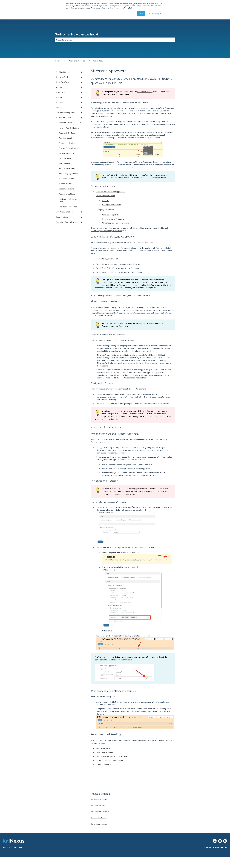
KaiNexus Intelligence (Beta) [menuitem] (68, 200)
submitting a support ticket (123, 494)
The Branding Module (98, 805)
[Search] (172, 40)
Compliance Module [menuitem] (67, 143)
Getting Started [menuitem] (62, 72)
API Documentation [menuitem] (64, 212)
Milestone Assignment (105, 195)
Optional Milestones (104, 748)
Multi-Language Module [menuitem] (68, 173)
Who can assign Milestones (113, 215)
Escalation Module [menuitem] (66, 153)
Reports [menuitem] (59, 102)
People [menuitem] (59, 97)
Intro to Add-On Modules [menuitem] (69, 128)
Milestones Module (96, 61)
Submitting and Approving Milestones (106, 230)
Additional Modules (77, 61)
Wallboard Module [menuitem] (66, 178)
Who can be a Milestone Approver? (110, 191)
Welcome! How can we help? (76, 34)
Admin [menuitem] (59, 107)
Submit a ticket (130, 178)
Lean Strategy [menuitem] (62, 217)
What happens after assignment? (116, 223)
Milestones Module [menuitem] (67, 168)
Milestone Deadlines (104, 752)
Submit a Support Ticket (13, 847)
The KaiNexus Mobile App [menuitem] (66, 207)
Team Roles (107, 268)
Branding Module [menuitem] (66, 138)
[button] (81, 72)
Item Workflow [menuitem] (62, 82)
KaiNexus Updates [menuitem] (63, 117)
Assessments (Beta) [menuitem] (67, 194)
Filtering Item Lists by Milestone (109, 760)
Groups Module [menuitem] (65, 158)
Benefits (105, 200)
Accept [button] (141, 13)
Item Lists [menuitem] (60, 92)
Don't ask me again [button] (155, 13)
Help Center (60, 61)
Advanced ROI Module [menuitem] (67, 133)
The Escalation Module (98, 818)
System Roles (107, 264)
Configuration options (111, 204)
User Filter (140, 282)
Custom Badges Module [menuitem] (68, 148)
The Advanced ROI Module (100, 812)
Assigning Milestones (105, 210)
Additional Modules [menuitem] (64, 123)
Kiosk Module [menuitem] (64, 163)
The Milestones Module (105, 764)
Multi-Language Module (99, 799)
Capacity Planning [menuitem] (66, 189)
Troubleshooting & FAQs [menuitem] (66, 112)
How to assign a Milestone (113, 219)
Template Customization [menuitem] (66, 222)
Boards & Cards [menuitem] (62, 77)
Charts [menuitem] (59, 87)
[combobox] (112, 40)
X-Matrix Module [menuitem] (65, 184)
